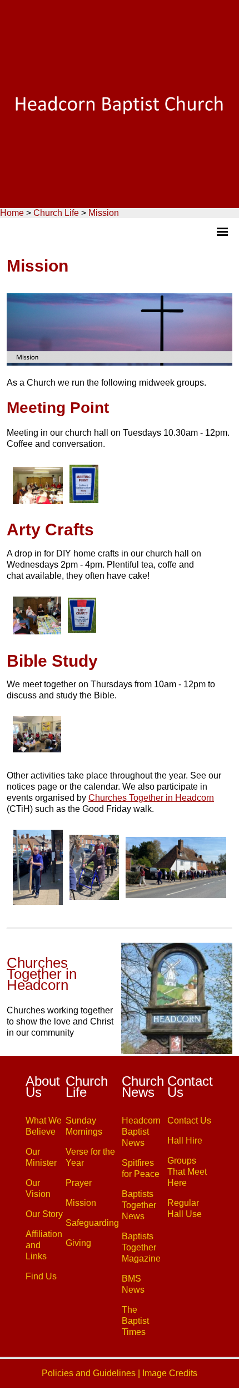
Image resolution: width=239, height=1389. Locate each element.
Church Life (56, 213)
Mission (103, 213)
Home (12, 213)
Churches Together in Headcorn (151, 797)
